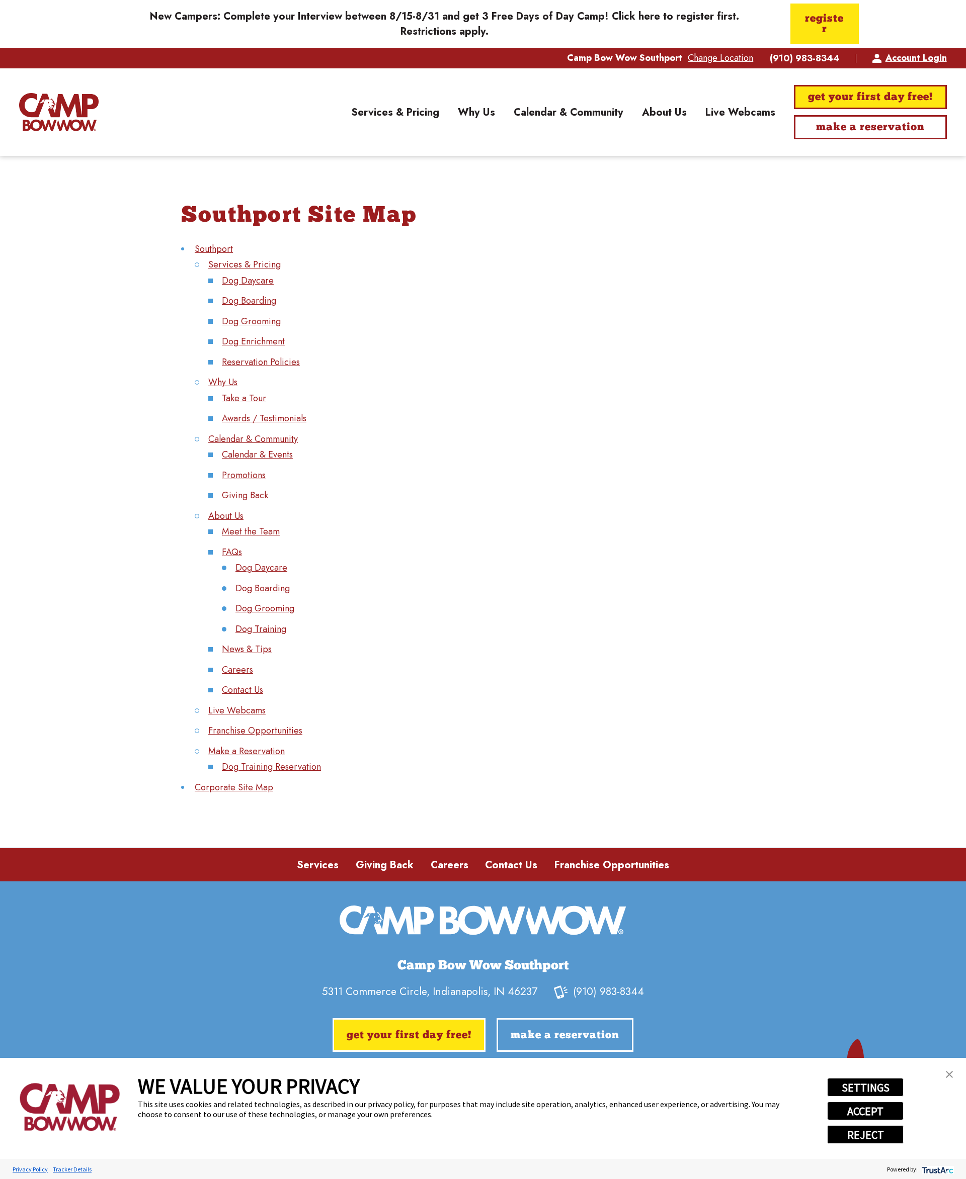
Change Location (720, 57)
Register (824, 24)
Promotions (244, 475)
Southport (214, 248)
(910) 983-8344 (805, 58)
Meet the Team (251, 531)
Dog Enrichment (253, 341)
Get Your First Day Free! (870, 97)
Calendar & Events (257, 454)
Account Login (916, 57)
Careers (237, 669)
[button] (949, 1074)
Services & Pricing (244, 264)
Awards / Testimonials (264, 418)
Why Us (222, 382)
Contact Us (242, 689)
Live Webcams (237, 710)
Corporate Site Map (234, 787)
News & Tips (247, 649)
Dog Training (260, 629)
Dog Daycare (248, 280)
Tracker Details (72, 1169)
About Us (226, 515)
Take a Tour (244, 398)
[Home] (59, 112)
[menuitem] (395, 111)
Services (318, 864)
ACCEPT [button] (865, 1111)
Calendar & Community (253, 438)
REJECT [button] (865, 1135)
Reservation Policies (261, 362)
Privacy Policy (30, 1169)
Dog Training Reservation (271, 766)
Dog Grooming (251, 321)
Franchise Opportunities (255, 730)
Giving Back (245, 495)
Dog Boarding (249, 300)
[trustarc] (936, 1169)
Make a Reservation (870, 127)
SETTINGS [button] (866, 1087)
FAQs (232, 552)
